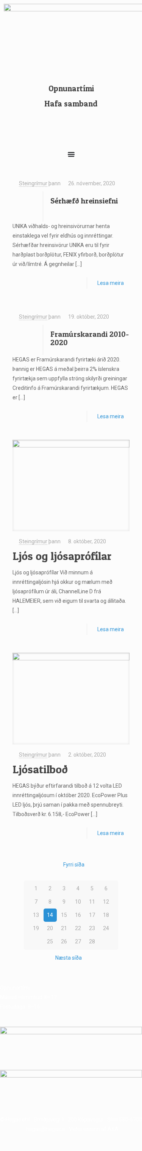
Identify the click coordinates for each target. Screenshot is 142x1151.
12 (106, 902)
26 (64, 941)
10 (78, 902)
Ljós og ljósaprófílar (61, 556)
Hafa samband (71, 103)
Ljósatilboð (40, 769)
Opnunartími (71, 88)
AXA (113, 1129)
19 (36, 928)
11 (92, 902)
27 (78, 941)
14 (50, 915)
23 (92, 928)
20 (50, 928)
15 (64, 915)
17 (92, 915)
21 (64, 928)
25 (50, 941)
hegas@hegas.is (46, 1129)
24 (106, 928)
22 (78, 928)
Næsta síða (68, 958)
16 (78, 915)
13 (36, 915)
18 (106, 915)
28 (92, 941)
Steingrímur (33, 183)
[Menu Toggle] (71, 154)
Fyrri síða (73, 865)
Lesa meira (110, 283)
